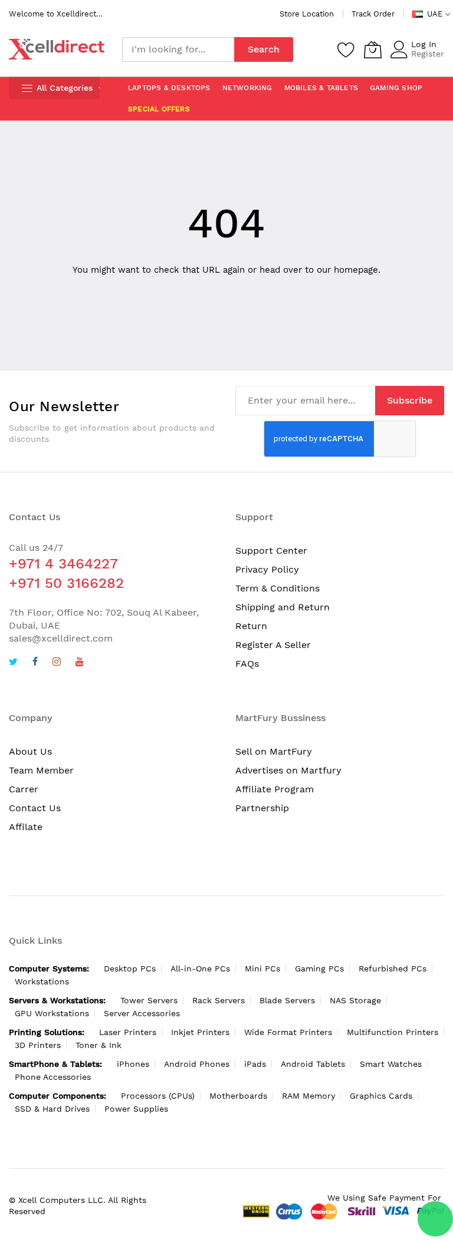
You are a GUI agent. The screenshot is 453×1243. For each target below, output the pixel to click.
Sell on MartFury (273, 751)
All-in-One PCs (200, 968)
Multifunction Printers (392, 1032)
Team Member (41, 770)
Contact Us (35, 808)
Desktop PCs (130, 968)
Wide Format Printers (288, 1032)
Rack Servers (218, 1000)
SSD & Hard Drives (52, 1108)
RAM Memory (308, 1095)
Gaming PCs (319, 968)
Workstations (42, 981)
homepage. (357, 270)
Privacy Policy (267, 569)
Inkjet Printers (200, 1032)
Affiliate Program (274, 789)
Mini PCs (262, 968)
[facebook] (35, 663)
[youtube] (80, 663)
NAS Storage (355, 1000)
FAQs (247, 663)
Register (427, 53)
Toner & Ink (99, 1045)
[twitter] (13, 663)
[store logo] (56, 49)
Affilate (25, 826)
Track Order (373, 13)
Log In (423, 44)
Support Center (271, 550)
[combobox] (178, 49)
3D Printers (38, 1045)
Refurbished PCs (392, 968)
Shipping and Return (282, 607)
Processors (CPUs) (158, 1095)
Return (251, 626)
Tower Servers (149, 1000)
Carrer (23, 789)
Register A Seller (273, 644)
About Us (30, 751)
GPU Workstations (52, 1013)
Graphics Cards (381, 1095)
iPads (255, 1064)
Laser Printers (127, 1032)
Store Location (307, 13)
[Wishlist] (346, 49)
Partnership (262, 808)
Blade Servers (287, 1000)
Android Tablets (313, 1064)
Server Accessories (142, 1013)
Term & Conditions (277, 588)
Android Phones (196, 1064)
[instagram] (56, 663)
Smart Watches (391, 1064)
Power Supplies (136, 1108)
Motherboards (238, 1095)
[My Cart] (373, 49)
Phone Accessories (53, 1077)
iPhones (133, 1064)
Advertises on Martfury (288, 770)
